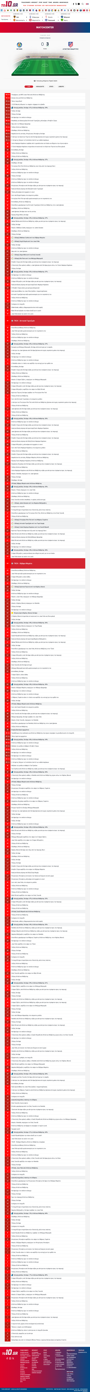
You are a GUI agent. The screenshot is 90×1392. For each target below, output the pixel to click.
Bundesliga (23, 1368)
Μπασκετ (35, 1350)
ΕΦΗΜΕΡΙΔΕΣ (70, 1379)
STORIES (69, 1377)
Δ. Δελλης (57, 1354)
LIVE (43, 5)
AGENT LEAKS (70, 1355)
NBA (33, 1369)
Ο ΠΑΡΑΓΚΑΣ (70, 1359)
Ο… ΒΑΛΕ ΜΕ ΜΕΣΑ (71, 1367)
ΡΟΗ (24, 5)
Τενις (45, 1357)
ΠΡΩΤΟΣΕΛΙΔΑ (71, 1381)
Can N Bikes (47, 1361)
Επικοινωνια (84, 1389)
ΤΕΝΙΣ (50, 2)
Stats (51, 86)
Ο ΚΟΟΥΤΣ (69, 1366)
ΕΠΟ (21, 1381)
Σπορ (45, 1350)
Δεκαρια (57, 1350)
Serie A (22, 1366)
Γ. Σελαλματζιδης (59, 1358)
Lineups (61, 86)
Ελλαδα (34, 1364)
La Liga (22, 1364)
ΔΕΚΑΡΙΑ (56, 2)
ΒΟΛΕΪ (45, 2)
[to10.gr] (9, 4)
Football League (25, 1356)
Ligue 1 (22, 1369)
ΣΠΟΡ (40, 2)
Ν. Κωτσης (58, 1361)
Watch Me (70, 1371)
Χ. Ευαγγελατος (59, 1362)
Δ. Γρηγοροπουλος (60, 1368)
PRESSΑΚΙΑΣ (70, 1364)
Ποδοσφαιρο (24, 1350)
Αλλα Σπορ (47, 1364)
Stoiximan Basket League (36, 1353)
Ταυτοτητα (49, 1389)
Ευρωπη (22, 1371)
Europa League (24, 1361)
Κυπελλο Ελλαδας (25, 1375)
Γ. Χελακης (58, 1352)
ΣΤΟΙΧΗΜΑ (30, 5)
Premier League (24, 1362)
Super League (24, 1352)
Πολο (45, 1354)
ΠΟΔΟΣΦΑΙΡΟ (25, 2)
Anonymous (71, 1350)
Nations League (25, 1378)
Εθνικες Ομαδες (25, 1376)
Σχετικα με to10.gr (60, 1389)
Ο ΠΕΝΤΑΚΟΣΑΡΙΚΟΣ (72, 1353)
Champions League (23, 1358)
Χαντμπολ (47, 1356)
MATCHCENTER (50, 5)
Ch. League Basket (35, 1358)
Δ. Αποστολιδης (59, 1364)
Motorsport (48, 1363)
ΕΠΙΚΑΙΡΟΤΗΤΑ (82, 1352)
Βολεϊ (45, 1352)
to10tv (69, 1375)
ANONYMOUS (63, 2)
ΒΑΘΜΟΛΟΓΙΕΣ (61, 5)
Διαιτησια (23, 1380)
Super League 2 (24, 1354)
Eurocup (34, 1360)
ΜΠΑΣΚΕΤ (34, 2)
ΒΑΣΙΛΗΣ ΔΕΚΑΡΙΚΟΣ (70, 1361)
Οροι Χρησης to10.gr (73, 1389)
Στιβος (46, 1359)
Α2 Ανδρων (35, 1362)
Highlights (40, 86)
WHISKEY (85, 1390)
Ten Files (81, 1350)
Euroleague (35, 1355)
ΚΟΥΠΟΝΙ (38, 5)
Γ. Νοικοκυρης (59, 1356)
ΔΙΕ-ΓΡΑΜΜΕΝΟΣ (71, 1357)
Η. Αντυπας (58, 1366)
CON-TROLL (70, 1374)
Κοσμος (22, 1373)
